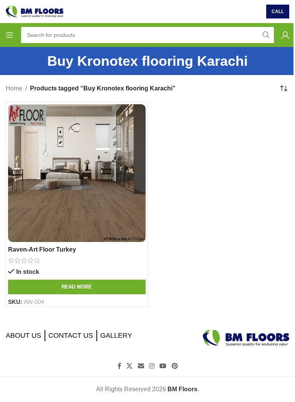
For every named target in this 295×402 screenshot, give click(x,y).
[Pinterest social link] (174, 366)
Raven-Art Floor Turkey (42, 249)
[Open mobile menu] (9, 35)
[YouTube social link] (163, 366)
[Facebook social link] (119, 366)
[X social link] (129, 366)
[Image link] (246, 337)
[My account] (285, 35)
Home (14, 88)
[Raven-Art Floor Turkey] (77, 173)
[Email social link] (140, 366)
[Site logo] (34, 11)
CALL (278, 11)
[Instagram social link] (151, 366)
